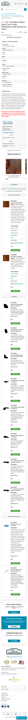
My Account (20, 3)
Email (18, 32)
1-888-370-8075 (8, 123)
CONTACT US (4, 693)
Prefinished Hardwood (10, 13)
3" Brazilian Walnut (5, 16)
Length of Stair (14, 228)
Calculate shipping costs (8, 143)
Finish (12, 237)
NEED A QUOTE (4, 695)
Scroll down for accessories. (14, 37)
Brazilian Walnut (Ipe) (17, 15)
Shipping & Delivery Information (14, 150)
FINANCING (4, 700)
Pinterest (8, 706)
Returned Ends (14, 233)
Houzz (5, 706)
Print (24, 32)
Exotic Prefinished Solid (6, 15)
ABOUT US (3, 697)
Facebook (2, 706)
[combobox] (14, 9)
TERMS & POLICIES (6, 698)
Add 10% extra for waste (9, 137)
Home (2, 13)
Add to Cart (15, 250)
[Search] (25, 9)
